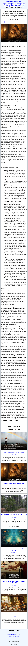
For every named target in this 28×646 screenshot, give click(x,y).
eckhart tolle (14, 454)
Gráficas (20, 5)
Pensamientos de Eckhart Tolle (14, 452)
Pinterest (18, 634)
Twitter (9, 634)
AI (5, 3)
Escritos (23, 3)
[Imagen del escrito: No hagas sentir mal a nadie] (14, 611)
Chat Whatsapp (10, 633)
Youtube (17, 636)
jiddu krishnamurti (14, 485)
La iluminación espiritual (14, 1)
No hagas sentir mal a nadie (14, 614)
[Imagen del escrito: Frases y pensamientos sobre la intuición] (14, 512)
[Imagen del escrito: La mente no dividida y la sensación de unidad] (14, 546)
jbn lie (14, 517)
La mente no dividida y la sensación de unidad (14, 550)
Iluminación (6, 5)
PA (3, 3)
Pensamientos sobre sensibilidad (14, 483)
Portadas (7, 22)
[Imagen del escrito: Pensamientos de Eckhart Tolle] (14, 449)
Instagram (11, 636)
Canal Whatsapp (17, 633)
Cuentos (9, 3)
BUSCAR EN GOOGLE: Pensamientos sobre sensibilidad (14, 626)
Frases (13, 3)
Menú (16, 5)
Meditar (12, 5)
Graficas (12, 22)
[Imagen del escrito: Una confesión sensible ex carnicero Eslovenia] (14, 579)
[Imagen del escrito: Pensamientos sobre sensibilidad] (14, 481)
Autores (18, 3)
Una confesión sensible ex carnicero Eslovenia (14, 582)
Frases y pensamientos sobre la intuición (14, 514)
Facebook (13, 634)
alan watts (14, 552)
